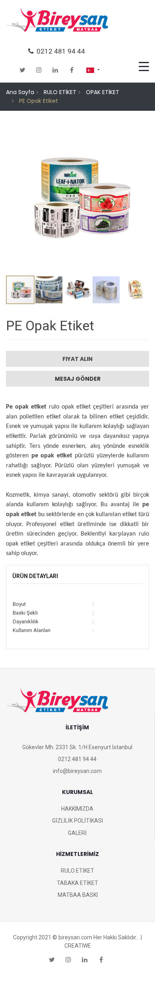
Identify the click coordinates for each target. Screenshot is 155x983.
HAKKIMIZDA (77, 809)
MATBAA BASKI (78, 895)
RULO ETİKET (60, 92)
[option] (77, 196)
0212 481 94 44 (59, 51)
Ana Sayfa (20, 92)
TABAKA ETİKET (77, 883)
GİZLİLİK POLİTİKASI (77, 820)
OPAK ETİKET (102, 92)
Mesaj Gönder (78, 379)
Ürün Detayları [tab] (35, 576)
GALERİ (77, 833)
